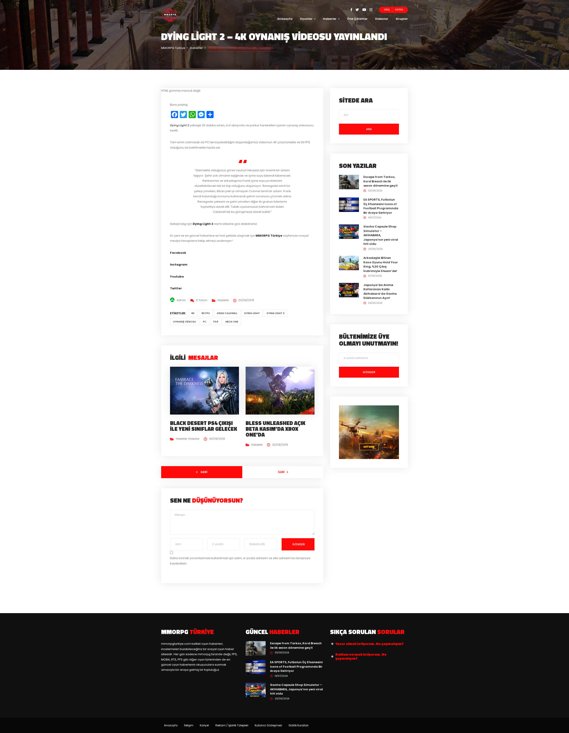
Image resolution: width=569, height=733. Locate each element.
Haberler (330, 19)
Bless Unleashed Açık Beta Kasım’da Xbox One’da (275, 429)
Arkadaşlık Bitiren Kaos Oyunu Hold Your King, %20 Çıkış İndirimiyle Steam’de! (380, 264)
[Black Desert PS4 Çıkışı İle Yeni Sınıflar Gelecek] (206, 390)
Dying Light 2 (275, 313)
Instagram (178, 264)
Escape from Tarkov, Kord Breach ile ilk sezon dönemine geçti (380, 181)
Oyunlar (306, 19)
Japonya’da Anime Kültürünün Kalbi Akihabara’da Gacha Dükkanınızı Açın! (380, 291)
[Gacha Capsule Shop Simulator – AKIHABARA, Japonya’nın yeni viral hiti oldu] (349, 231)
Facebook (178, 253)
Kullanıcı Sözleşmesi (268, 725)
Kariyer (204, 725)
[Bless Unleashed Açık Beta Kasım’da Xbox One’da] (282, 390)
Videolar (381, 19)
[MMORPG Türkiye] (170, 15)
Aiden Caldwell (227, 313)
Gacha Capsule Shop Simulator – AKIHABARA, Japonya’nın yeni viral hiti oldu (380, 235)
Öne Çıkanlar (357, 19)
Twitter (176, 288)
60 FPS (206, 313)
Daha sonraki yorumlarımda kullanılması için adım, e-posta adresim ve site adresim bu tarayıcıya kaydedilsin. (240, 560)
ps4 (215, 321)
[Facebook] (353, 10)
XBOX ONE (231, 321)
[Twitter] (359, 10)
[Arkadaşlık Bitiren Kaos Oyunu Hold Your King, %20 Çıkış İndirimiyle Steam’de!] (349, 263)
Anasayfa (285, 19)
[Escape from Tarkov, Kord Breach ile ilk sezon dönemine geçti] (349, 182)
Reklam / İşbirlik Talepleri (231, 725)
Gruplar (402, 19)
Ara (369, 129)
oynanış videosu (184, 321)
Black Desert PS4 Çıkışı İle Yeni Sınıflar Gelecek (203, 426)
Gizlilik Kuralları (299, 725)
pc (204, 321)
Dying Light (252, 313)
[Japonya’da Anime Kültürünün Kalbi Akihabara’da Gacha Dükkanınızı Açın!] (349, 290)
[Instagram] (370, 10)
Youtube (177, 276)
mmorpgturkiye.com (176, 644)
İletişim (188, 725)
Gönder (298, 544)
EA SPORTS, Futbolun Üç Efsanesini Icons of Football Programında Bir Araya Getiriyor (380, 206)
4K (192, 313)
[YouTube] (365, 10)
